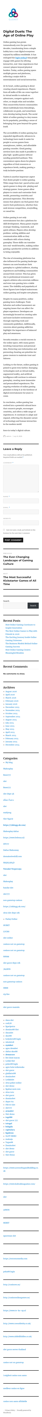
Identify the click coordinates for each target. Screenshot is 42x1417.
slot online (8, 938)
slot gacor (9, 1070)
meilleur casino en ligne (13, 1388)
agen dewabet (11, 1048)
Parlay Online (11, 919)
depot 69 (9, 1101)
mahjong (7, 812)
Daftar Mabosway (11, 850)
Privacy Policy (10, 1410)
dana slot (9, 1020)
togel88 (8, 1117)
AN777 (6, 844)
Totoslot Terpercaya (12, 869)
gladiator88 (10, 1073)
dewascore (10, 1054)
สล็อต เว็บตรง (8, 800)
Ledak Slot (10, 1061)
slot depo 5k (8, 794)
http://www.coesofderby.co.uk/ (17, 1323)
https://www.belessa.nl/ (14, 837)
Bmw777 (7, 775)
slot (5, 781)
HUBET (6, 925)
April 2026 (10, 695)
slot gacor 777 (11, 1120)
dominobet (10, 1076)
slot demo (9, 1086)
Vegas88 (9, 1142)
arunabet (9, 1111)
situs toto (9, 1092)
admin (8, 436)
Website (7, 518)
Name (6, 497)
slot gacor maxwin (11, 1007)
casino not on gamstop (13, 1362)
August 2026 (11, 691)
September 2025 (12, 716)
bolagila (9, 1127)
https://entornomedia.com (15, 1258)
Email (6, 508)
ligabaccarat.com (12, 1089)
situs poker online (13, 1083)
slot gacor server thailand (14, 1349)
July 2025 (9, 723)
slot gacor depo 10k (11, 963)
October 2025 (11, 713)
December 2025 (12, 707)
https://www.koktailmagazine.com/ (19, 1184)
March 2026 (10, 698)
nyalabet (9, 1045)
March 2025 (10, 735)
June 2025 (9, 726)
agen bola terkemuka (14, 1067)
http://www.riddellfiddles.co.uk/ (17, 1336)
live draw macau (12, 1058)
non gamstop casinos (12, 900)
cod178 (8, 1023)
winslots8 (9, 1042)
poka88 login (9, 1271)
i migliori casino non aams (15, 1375)
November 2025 (12, 710)
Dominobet (10, 1145)
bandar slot (8, 888)
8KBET (6, 1223)
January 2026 (11, 704)
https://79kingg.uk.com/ (14, 825)
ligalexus (9, 1133)
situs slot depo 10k (11, 913)
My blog (9, 762)
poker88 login (11, 1064)
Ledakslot (9, 1080)
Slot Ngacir (8, 819)
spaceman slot (9, 1236)
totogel (8, 1123)
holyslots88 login (13, 1039)
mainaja (9, 1139)
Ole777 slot (10, 1105)
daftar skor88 (11, 1051)
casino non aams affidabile (15, 1401)
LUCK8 (6, 931)
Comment (8, 463)
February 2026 (11, 701)
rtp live (6, 994)
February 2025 (11, 738)
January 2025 (11, 741)
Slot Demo (10, 1155)
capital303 (10, 1130)
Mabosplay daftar (11, 831)
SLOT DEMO (10, 1136)
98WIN (6, 1210)
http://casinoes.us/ (11, 1284)
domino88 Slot (12, 1029)
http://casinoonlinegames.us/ (16, 1297)
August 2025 (11, 720)
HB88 (5, 988)
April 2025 (10, 732)
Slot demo (10, 1114)
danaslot (9, 1033)
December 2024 (12, 745)
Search (6, 601)
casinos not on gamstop (14, 944)
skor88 (8, 1036)
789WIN (7, 969)
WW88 (6, 956)
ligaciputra (10, 1026)
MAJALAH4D (8, 863)
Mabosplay (8, 769)
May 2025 (9, 729)
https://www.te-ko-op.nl (14, 1310)
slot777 (6, 894)
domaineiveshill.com (12, 856)
